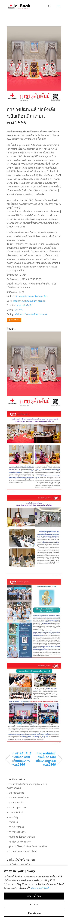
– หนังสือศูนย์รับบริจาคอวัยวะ (21, 836)
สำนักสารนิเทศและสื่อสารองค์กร (31, 296)
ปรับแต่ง (34, 904)
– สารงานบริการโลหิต (18, 797)
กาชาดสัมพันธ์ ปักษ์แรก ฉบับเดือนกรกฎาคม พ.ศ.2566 (46, 759)
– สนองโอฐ (12, 817)
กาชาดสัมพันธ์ (24, 305)
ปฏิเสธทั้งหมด (34, 913)
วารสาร (19, 309)
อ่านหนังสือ (14, 319)
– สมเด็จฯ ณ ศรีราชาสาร (19, 841)
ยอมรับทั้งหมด (34, 895)
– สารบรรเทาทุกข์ (15, 826)
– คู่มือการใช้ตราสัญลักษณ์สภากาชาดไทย (27, 846)
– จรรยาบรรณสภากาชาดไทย (21, 851)
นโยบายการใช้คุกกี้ (39, 888)
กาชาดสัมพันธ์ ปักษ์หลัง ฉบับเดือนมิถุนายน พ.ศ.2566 (31, 116)
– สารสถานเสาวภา (16, 831)
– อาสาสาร (12, 821)
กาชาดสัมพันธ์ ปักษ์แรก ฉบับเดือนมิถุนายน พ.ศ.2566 (21, 759)
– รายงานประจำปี (15, 792)
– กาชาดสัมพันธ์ (15, 812)
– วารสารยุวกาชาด (16, 807)
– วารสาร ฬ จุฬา (15, 802)
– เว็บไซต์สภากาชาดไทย (19, 864)
